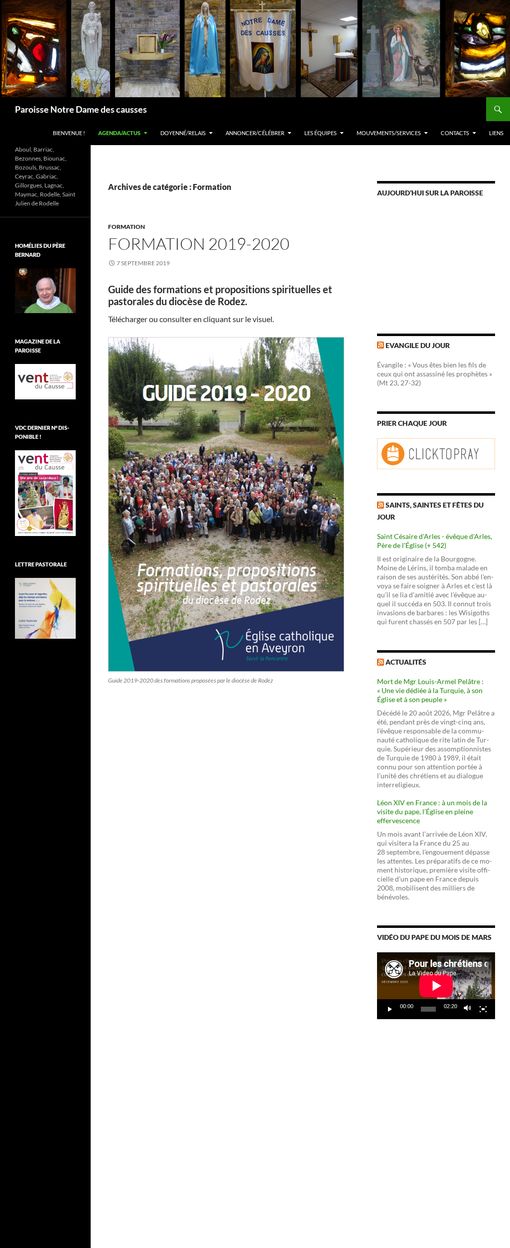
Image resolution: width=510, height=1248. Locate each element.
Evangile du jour (417, 345)
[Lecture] (390, 1009)
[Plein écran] (483, 1009)
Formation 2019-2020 (198, 243)
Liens (496, 133)
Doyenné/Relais (183, 133)
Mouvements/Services (389, 133)
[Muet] (468, 1009)
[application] (436, 985)
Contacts (455, 133)
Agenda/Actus (119, 133)
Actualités (405, 662)
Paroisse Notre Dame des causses (81, 109)
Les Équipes (320, 133)
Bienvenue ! (69, 133)
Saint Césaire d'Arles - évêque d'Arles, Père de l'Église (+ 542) (434, 540)
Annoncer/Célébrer (255, 133)
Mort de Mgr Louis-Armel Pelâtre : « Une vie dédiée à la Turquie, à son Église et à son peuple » (430, 690)
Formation (126, 226)
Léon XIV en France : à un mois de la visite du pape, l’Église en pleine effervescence (432, 811)
